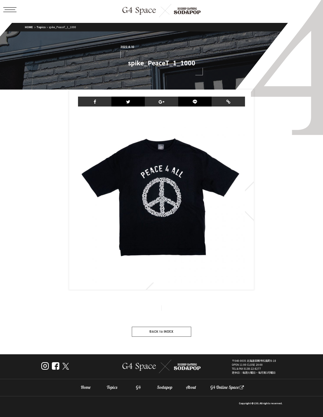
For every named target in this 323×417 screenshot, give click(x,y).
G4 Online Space (224, 387)
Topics (41, 27)
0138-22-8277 (252, 368)
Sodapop (164, 387)
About (191, 387)
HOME (29, 27)
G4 (138, 387)
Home (86, 387)
